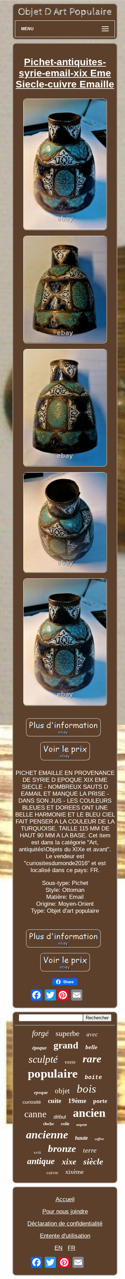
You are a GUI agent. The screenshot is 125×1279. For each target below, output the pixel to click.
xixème (74, 1171)
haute (81, 1138)
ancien (89, 1112)
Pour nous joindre (65, 1211)
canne (35, 1114)
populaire (53, 1073)
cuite (54, 1100)
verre (70, 1062)
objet (62, 1091)
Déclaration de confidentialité (64, 1223)
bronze (62, 1148)
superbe (68, 1033)
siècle (93, 1161)
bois (86, 1088)
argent (81, 1124)
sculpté (43, 1059)
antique (41, 1161)
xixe (69, 1161)
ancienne (47, 1134)
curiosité (32, 1102)
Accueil (65, 1199)
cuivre (52, 1172)
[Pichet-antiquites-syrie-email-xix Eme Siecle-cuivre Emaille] (65, 165)
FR (71, 1248)
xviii (37, 1152)
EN (58, 1248)
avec (92, 1034)
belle (91, 1047)
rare (92, 1059)
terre (90, 1150)
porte (100, 1100)
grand (65, 1045)
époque (39, 1048)
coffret (99, 1138)
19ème (77, 1100)
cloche (48, 1123)
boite (93, 1078)
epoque (41, 1092)
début (59, 1117)
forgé (40, 1033)
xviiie (65, 1123)
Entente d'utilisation (65, 1235)
